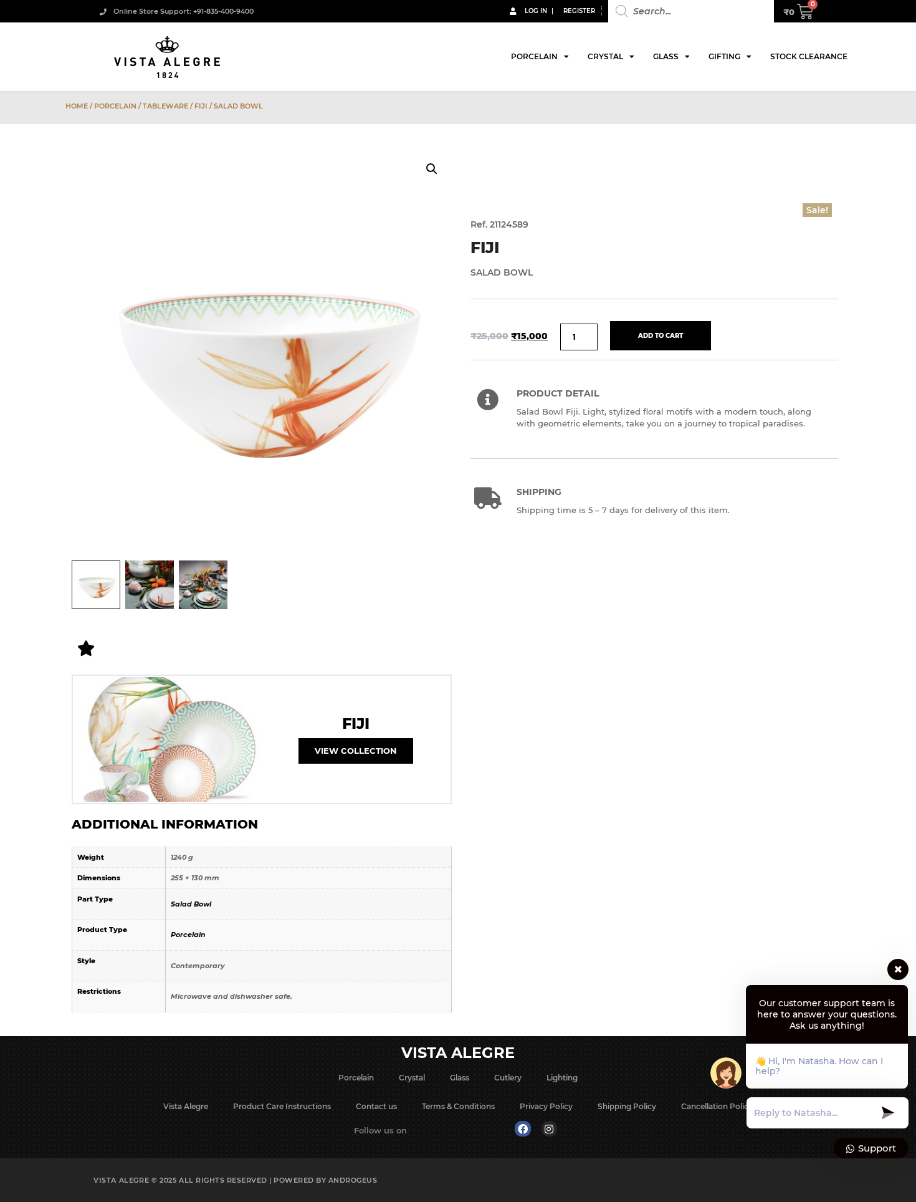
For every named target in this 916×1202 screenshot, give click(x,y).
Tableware (165, 106)
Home (76, 106)
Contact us (376, 1106)
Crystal (605, 56)
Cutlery (508, 1077)
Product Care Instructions (282, 1106)
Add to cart (660, 336)
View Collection (356, 751)
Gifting (724, 56)
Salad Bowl (191, 904)
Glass (666, 56)
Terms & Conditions (458, 1106)
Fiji (201, 106)
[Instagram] (549, 1129)
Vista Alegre (185, 1106)
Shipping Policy (627, 1106)
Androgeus (353, 1180)
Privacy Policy (546, 1106)
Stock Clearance (808, 56)
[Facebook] (523, 1129)
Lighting (562, 1077)
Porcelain (534, 56)
